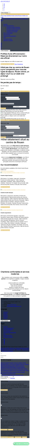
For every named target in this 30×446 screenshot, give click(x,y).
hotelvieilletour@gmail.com (14, 306)
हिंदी (11, 367)
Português (19, 370)
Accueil (5, 24)
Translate (12, 378)
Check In (3, 97)
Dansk (24, 363)
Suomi (13, 364)
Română (9, 372)
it (3, 10)
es (4, 7)
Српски (19, 372)
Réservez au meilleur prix (7, 64)
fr (3, 8)
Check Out (3, 99)
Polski (23, 370)
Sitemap (18, 349)
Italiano (5, 318)
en (4, 5)
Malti (17, 366)
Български (21, 366)
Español (5, 315)
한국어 (14, 370)
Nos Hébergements (8, 25)
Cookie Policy (25, 349)
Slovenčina (10, 373)
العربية (10, 364)
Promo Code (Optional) (7, 106)
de (4, 4)
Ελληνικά (3, 364)
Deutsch (5, 312)
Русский (5, 372)
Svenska (14, 372)
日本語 (10, 370)
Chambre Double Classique (13, 28)
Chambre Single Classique (13, 27)
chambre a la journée (11, 31)
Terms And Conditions (7, 351)
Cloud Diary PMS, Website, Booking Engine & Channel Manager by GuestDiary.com (15, 348)
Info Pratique (6, 34)
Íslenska (11, 368)
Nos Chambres (19, 64)
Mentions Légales (8, 40)
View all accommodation (7, 171)
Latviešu (26, 364)
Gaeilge (18, 364)
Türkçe (25, 368)
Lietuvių (22, 364)
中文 (14, 373)
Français (5, 316)
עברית (7, 368)
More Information (5, 187)
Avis (4, 37)
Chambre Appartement (12, 30)
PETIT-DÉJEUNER (7, 33)
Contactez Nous (7, 39)
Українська (6, 370)
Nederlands (20, 368)
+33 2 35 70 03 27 (5, 1)
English (5, 313)
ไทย (2, 370)
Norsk (15, 368)
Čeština (8, 367)
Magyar (14, 367)
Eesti (7, 364)
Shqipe (23, 372)
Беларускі (3, 367)
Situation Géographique (9, 36)
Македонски (4, 366)
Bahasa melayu (11, 366)
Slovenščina (4, 373)
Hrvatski (18, 367)
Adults (2, 100)
